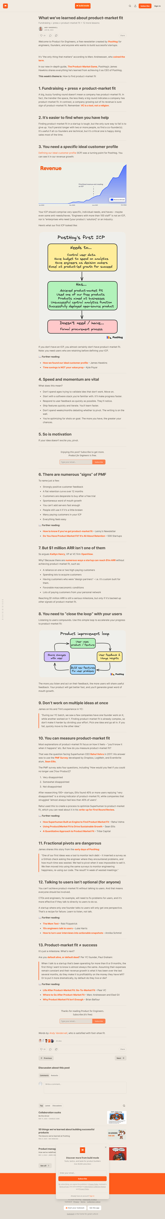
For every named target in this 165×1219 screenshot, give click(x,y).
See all (43, 1165)
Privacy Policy (93, 1184)
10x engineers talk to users (58, 928)
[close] (106, 1147)
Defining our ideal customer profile (57, 152)
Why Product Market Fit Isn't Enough (63, 999)
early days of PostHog (87, 849)
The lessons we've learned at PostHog (54, 1136)
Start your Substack (76, 1208)
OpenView (87, 554)
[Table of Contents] (2, 609)
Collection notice (93, 1202)
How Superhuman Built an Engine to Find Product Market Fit (76, 822)
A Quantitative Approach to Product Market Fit (68, 831)
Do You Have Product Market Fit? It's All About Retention (74, 536)
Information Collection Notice (95, 1187)
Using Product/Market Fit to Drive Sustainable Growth (72, 826)
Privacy (76, 1202)
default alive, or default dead (63, 957)
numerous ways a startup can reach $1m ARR (90, 560)
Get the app (94, 1208)
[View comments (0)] (50, 35)
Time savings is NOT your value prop (63, 367)
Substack (70, 1214)
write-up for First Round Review (96, 809)
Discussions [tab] (57, 1106)
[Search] (130, 6)
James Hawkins (54, 1155)
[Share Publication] (135, 6)
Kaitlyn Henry (57, 554)
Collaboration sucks (50, 1112)
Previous (48, 1058)
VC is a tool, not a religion (95, 105)
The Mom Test (51, 923)
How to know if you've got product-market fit (68, 531)
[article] (82, 1117)
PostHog (113, 41)
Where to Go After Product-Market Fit (64, 994)
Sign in (157, 6)
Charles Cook (54, 1119)
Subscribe (145, 6)
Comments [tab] (44, 1075)
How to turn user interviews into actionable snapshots (73, 933)
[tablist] (49, 1075)
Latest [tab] (47, 1106)
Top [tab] (41, 1106)
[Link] (35, 88)
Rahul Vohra (97, 754)
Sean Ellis (50, 761)
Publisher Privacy (90, 1199)
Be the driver (44, 1116)
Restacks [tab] (54, 1075)
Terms (83, 1202)
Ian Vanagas (53, 1139)
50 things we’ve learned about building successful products (66, 1131)
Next (119, 1058)
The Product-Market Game (82, 66)
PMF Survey (61, 757)
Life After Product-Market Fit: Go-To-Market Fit (69, 990)
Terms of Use (64, 1187)
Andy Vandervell (51, 27)
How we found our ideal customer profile (65, 362)
